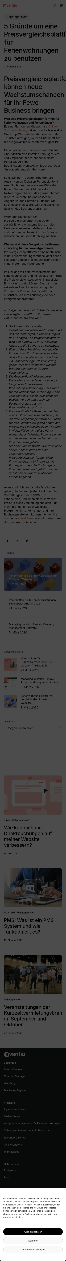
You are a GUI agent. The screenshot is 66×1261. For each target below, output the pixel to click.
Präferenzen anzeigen (33, 1249)
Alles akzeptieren (33, 1231)
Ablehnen (33, 1240)
